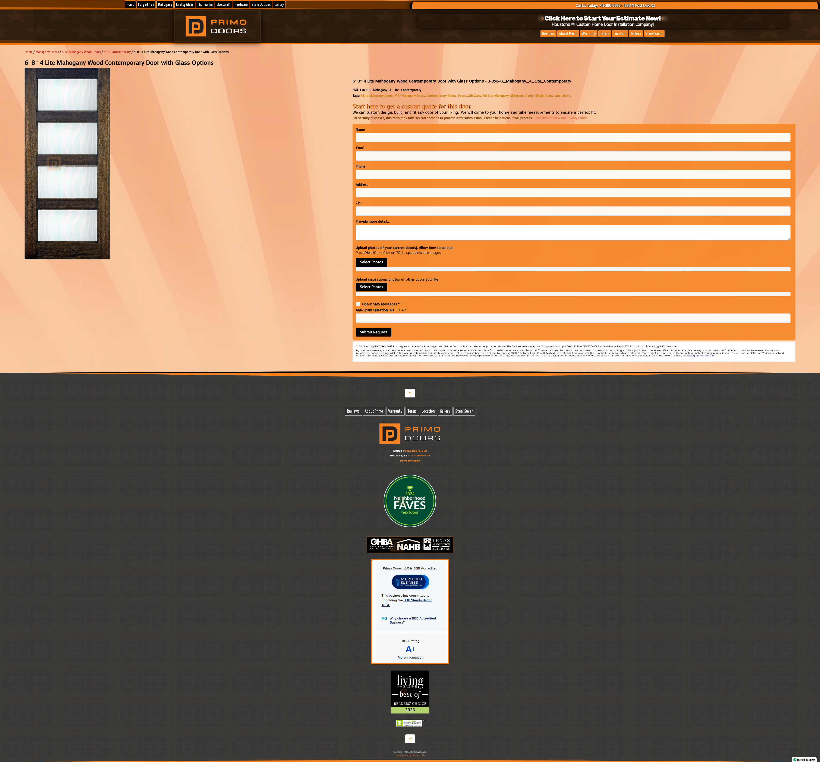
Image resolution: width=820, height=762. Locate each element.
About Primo (568, 34)
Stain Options (261, 5)
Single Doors (544, 96)
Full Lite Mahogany (495, 96)
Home (130, 5)
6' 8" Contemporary (117, 52)
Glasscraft (224, 5)
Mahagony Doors (47, 52)
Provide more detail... (373, 221)
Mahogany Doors (522, 96)
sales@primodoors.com (701, 355)
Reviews (548, 34)
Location (620, 34)
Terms (604, 34)
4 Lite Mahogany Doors (376, 96)
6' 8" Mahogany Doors (409, 96)
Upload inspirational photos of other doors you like (397, 279)
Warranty (589, 34)
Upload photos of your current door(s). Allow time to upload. (404, 248)
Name (361, 130)
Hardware (241, 5)
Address (362, 185)
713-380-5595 (420, 455)
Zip (359, 203)
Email (361, 148)
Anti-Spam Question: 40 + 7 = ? (382, 310)
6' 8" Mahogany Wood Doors (81, 52)
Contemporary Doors (441, 96)
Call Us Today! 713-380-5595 (598, 5)
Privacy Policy (410, 460)
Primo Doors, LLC (415, 450)
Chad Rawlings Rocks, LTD (410, 755)
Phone (362, 166)
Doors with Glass (469, 96)
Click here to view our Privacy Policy (560, 118)
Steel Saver (654, 34)
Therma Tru (205, 5)
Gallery (279, 5)
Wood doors (563, 96)
